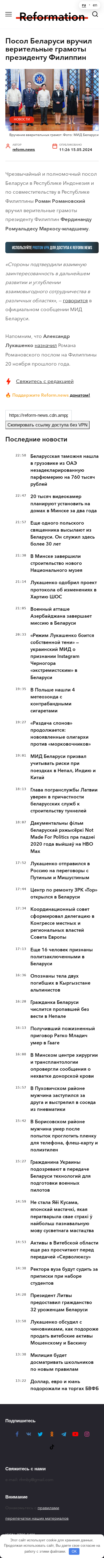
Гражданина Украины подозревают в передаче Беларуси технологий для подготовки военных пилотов (60, 1176)
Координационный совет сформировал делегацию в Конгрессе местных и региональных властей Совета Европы (62, 923)
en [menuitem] (95, 5)
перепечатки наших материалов (37, 1518)
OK (74, 1551)
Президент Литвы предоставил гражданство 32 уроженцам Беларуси (61, 1302)
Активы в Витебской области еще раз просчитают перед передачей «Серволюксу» (64, 1249)
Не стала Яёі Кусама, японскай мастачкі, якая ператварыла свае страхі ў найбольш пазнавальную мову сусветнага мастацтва (62, 1216)
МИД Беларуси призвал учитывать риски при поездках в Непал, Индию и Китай (63, 767)
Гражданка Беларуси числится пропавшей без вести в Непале (59, 1009)
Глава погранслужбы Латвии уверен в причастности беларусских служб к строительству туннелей (64, 800)
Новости (22, 119)
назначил (46, 345)
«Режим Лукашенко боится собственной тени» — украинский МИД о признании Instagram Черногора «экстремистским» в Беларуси (62, 656)
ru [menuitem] (84, 5)
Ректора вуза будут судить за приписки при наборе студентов (64, 1276)
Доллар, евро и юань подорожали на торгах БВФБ (64, 1385)
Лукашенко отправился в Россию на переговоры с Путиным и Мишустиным (60, 870)
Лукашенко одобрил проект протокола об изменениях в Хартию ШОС (63, 589)
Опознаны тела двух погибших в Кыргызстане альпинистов (60, 983)
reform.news (24, 150)
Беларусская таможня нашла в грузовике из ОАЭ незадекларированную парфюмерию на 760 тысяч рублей (64, 470)
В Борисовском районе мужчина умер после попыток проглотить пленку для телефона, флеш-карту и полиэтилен (64, 1135)
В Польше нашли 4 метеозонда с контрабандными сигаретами (52, 700)
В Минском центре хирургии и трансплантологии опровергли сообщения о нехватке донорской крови (64, 1065)
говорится (75, 300)
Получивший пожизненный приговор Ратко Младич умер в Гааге (62, 1035)
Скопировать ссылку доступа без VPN (47, 425)
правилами (48, 1507)
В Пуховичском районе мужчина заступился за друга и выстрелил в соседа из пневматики (63, 1099)
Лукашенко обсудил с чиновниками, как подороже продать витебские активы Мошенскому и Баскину (64, 1332)
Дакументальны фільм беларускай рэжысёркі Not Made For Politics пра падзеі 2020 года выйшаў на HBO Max (62, 837)
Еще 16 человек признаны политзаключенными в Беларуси (61, 956)
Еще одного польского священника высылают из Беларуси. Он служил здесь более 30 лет (62, 533)
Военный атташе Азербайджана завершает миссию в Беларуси (61, 616)
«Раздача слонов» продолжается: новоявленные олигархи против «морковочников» (60, 733)
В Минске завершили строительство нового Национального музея (56, 563)
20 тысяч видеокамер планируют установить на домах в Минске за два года (63, 503)
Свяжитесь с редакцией (45, 381)
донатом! (80, 395)
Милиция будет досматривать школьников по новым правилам (62, 1362)
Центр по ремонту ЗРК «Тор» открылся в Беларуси (63, 893)
